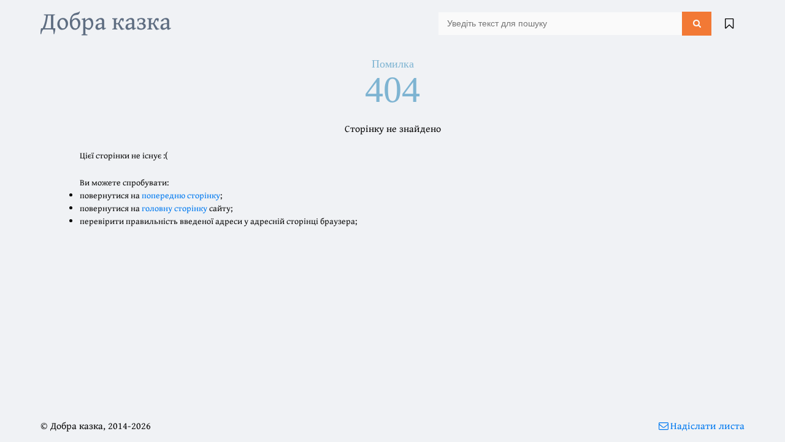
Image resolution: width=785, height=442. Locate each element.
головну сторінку (174, 208)
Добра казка (105, 20)
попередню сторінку (181, 195)
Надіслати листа (707, 425)
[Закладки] (729, 23)
